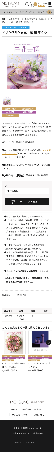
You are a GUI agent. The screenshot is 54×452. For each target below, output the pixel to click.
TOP (4, 19)
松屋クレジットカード (32, 428)
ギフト (31, 12)
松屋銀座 (15, 428)
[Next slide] (49, 12)
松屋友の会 (38, 433)
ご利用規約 (13, 409)
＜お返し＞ (42, 19)
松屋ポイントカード (21, 433)
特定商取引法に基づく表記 (32, 409)
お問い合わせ (39, 415)
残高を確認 (41, 6)
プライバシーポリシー (20, 415)
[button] (48, 342)
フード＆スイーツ (10, 12)
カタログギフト (15, 19)
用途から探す (30, 19)
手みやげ (23, 12)
